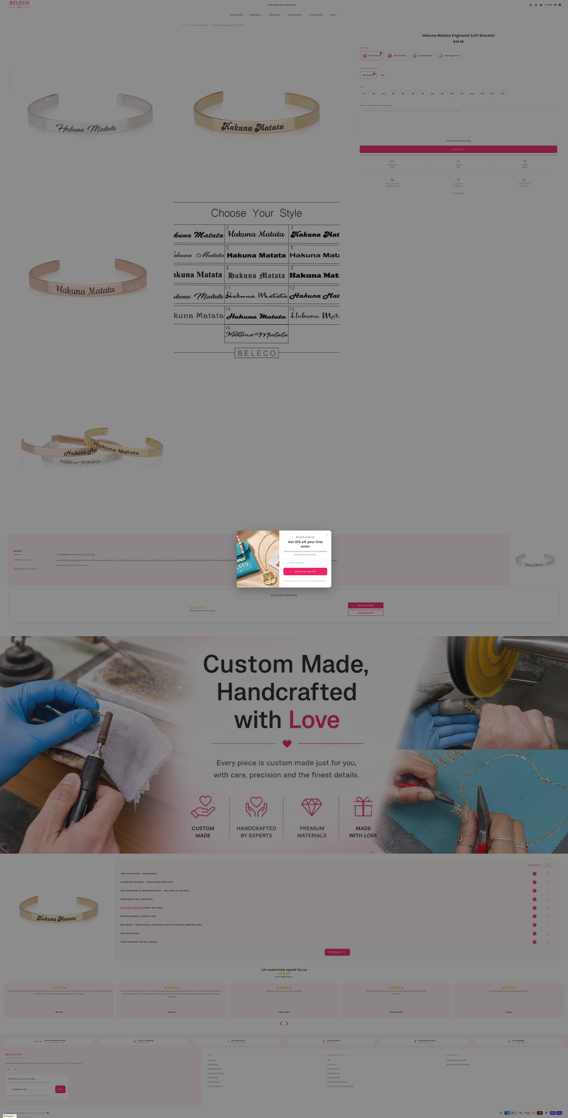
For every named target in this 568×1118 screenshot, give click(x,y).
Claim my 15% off (305, 571)
